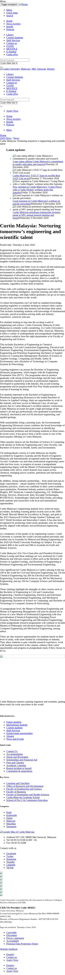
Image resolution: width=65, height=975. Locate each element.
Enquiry (10, 954)
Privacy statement (15, 938)
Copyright (11, 932)
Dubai (9, 818)
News (16, 138)
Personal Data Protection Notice (22, 943)
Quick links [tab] (12, 12)
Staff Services (13, 40)
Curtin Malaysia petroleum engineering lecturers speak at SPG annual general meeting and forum (36, 215)
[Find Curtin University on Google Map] (17, 832)
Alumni (10, 736)
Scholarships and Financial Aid (21, 759)
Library (10, 34)
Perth (9, 812)
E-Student (11, 51)
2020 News (6, 138)
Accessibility (12, 941)
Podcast (10, 29)
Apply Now (12, 111)
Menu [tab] (9, 10)
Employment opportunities (19, 733)
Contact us (11, 43)
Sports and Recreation (17, 757)
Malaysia (10, 821)
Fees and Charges (15, 762)
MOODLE (11, 48)
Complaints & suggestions (19, 771)
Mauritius (11, 823)
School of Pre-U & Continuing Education (27, 800)
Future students (13, 722)
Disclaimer (11, 935)
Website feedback (9, 949)
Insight (9, 26)
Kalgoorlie (11, 815)
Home (9, 21)
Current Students (14, 37)
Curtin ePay (12, 54)
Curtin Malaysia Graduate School (23, 797)
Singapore (11, 826)
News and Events (15, 739)
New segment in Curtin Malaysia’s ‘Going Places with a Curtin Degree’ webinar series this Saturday (37, 190)
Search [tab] (9, 15)
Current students (14, 727)
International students (16, 724)
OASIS (10, 46)
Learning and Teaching (17, 783)
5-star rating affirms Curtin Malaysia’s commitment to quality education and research (38, 163)
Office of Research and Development (24, 786)
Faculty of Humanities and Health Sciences (27, 794)
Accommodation (14, 754)
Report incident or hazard (19, 768)
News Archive (13, 23)
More (9, 130)
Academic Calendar (16, 765)
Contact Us (12, 751)
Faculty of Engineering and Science (24, 789)
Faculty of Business (16, 791)
